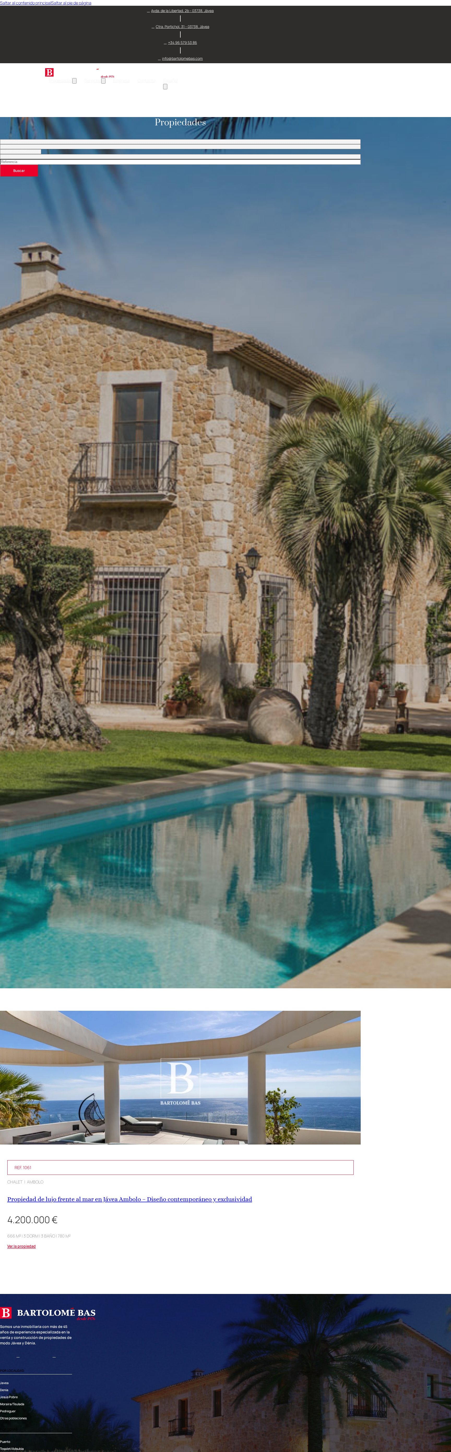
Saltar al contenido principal (25, 3)
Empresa (121, 80)
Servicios (92, 80)
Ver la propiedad (21, 1246)
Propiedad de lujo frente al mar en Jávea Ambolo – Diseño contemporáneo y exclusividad (129, 1199)
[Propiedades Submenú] (74, 81)
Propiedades (60, 80)
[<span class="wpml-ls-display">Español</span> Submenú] (165, 86)
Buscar (19, 170)
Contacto (146, 80)
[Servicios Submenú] (103, 81)
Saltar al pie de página (71, 3)
